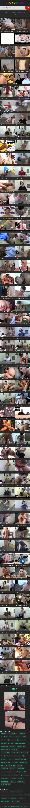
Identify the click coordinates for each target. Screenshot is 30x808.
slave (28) (16, 775)
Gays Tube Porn (5, 798)
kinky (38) (19, 765)
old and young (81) (13, 736)
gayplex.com (4, 791)
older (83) (3, 775)
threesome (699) (14, 771)
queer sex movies (5, 795)
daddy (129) (4, 765)
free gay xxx (21, 798)
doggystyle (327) (5, 752)
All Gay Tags (15, 15)
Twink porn (12, 791)
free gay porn (15, 795)
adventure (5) (13, 768)
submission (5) (14, 740)
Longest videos (21, 12)
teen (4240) (4, 736)
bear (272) (12, 781)
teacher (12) (21, 768)
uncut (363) (13, 778)
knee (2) (17, 759)
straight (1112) (15, 752)
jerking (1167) (15, 749)
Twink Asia (13, 798)
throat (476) (23, 771)
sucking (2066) (5, 778)
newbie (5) (3, 759)
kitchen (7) (22, 740)
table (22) (20, 778)
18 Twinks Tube (24, 795)
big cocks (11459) (5, 733)
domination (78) (25, 752)
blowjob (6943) (23, 762)
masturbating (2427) (20, 743)
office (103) (12, 746)
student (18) (13, 756)
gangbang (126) (25, 775)
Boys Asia (19, 791)
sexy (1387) (21, 756)
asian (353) (14, 733)
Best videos (12, 12)
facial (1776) (12, 765)
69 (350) (10, 775)
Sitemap (24, 806)
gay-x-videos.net (5, 801)
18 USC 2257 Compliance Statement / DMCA (13, 806)
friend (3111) (4, 746)
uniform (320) (21, 781)
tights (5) (11, 759)
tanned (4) (23, 759)
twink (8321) (23, 736)
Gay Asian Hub (15, 801)
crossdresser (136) (5, 762)
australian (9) (4, 768)
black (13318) (4, 756)
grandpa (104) (4, 771)
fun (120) (3, 743)
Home (6, 12)
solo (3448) (15, 762)
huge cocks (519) (5, 749)
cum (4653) (10, 743)
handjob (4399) (5, 740)
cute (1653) (22, 733)
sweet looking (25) (5, 784)
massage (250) (4, 781)
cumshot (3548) (21, 746)
